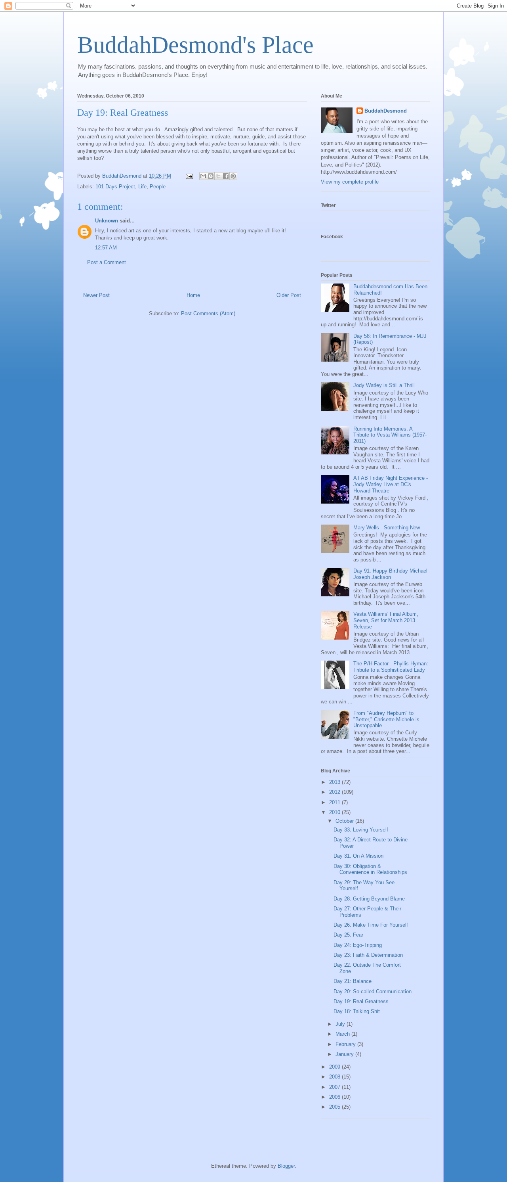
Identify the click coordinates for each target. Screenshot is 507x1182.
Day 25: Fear (348, 935)
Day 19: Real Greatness (361, 1001)
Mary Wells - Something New (386, 528)
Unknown (106, 221)
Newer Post (96, 295)
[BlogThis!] (211, 176)
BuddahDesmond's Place (195, 45)
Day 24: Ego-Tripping (358, 945)
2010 (335, 812)
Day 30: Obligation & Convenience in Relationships (370, 869)
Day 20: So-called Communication (373, 991)
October (345, 821)
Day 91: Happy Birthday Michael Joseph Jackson (390, 574)
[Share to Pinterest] (233, 176)
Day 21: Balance (353, 981)
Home (193, 295)
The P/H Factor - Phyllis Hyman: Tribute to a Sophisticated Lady (390, 667)
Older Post (288, 295)
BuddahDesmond (385, 111)
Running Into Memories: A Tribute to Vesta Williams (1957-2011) (390, 435)
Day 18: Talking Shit (357, 1011)
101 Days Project (115, 187)
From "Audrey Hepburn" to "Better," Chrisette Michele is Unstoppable (386, 719)
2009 (335, 1067)
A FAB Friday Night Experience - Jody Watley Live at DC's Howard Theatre (390, 484)
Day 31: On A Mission (358, 856)
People (158, 187)
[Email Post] (188, 176)
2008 (335, 1077)
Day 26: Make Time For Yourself (371, 925)
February (346, 1044)
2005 (335, 1107)
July (341, 1024)
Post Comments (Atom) (208, 313)
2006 (335, 1097)
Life (142, 187)
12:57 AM (106, 248)
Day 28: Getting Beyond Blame (369, 899)
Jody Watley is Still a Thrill (384, 385)
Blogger (286, 1166)
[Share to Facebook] (226, 176)
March (343, 1034)
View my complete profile (350, 182)
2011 (335, 802)
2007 (335, 1087)
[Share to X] (218, 176)
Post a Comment (106, 262)
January (345, 1054)
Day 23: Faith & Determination (368, 955)
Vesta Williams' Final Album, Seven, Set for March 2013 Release (385, 620)
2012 (335, 792)
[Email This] (203, 176)
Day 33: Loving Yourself (361, 830)
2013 (335, 782)
